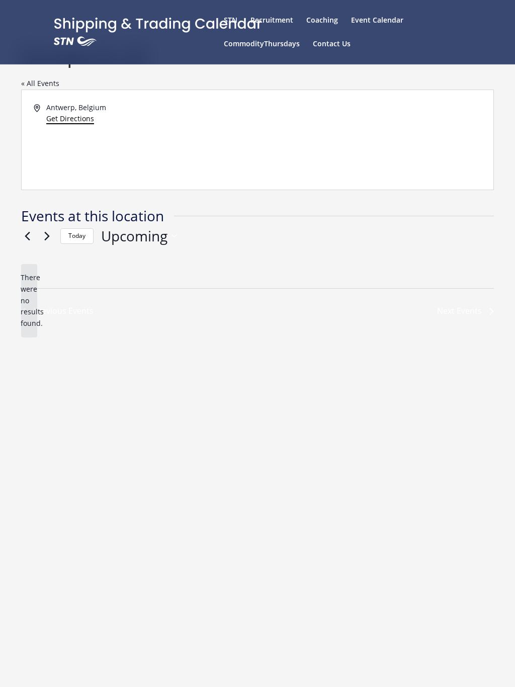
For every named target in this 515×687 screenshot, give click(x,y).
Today (76, 235)
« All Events (40, 83)
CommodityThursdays (262, 44)
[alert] (29, 300)
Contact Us (332, 44)
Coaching (322, 21)
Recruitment (271, 21)
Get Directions (70, 118)
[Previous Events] (27, 236)
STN (230, 21)
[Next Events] (47, 236)
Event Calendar (377, 21)
